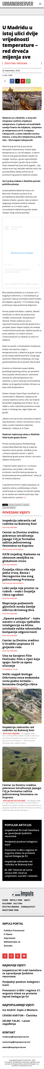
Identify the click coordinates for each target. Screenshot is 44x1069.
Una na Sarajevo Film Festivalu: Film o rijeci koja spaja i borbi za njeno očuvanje (21, 660)
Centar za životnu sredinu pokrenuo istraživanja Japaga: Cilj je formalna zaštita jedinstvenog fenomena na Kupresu (20, 539)
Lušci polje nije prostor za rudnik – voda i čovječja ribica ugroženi (20, 591)
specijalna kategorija (12, 549)
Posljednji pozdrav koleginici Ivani (21, 843)
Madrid (18, 504)
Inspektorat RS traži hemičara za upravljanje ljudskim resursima (22, 833)
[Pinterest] (23, 81)
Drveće (11, 504)
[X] (17, 81)
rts (25, 497)
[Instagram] (11, 956)
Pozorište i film (9, 669)
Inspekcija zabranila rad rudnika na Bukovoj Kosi (19, 522)
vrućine (26, 504)
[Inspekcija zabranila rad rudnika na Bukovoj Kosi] (22, 706)
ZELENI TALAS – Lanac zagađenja (16, 1022)
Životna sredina (16, 63)
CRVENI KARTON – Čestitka (19, 1015)
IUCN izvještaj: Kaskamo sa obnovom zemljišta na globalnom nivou (21, 557)
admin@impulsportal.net (14, 1047)
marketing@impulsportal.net (16, 1042)
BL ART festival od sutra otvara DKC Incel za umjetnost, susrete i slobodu (21, 872)
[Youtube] (24, 956)
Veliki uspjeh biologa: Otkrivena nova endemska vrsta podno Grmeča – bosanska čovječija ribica (20, 679)
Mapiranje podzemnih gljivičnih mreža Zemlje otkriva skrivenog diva (18, 606)
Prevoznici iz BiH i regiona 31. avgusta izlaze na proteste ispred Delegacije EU (21, 853)
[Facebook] (12, 81)
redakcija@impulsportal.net (15, 1037)
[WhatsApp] (28, 81)
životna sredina (9, 507)
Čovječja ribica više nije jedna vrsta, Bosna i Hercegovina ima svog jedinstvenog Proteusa (18, 574)
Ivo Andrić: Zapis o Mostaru (20, 1010)
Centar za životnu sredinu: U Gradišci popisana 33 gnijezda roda (20, 643)
